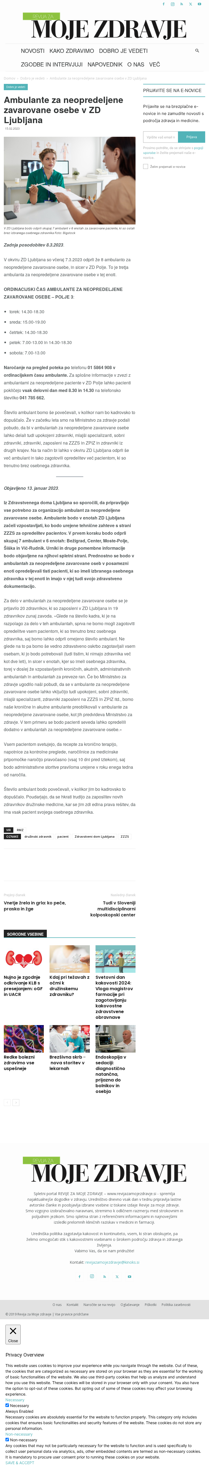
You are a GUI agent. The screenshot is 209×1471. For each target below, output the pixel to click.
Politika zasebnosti (176, 1304)
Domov (9, 78)
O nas (135, 64)
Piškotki (150, 1304)
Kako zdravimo (72, 50)
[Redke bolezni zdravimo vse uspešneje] (24, 1039)
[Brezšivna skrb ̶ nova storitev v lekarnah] (70, 1039)
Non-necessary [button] (19, 1434)
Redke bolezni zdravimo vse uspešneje (19, 1063)
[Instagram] (172, 4)
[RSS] (181, 4)
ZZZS (125, 836)
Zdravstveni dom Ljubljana (95, 836)
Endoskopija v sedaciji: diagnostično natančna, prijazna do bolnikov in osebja (111, 1074)
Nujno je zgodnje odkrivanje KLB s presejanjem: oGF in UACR (23, 986)
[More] (147, 869)
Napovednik (105, 64)
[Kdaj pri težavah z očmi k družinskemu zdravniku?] (70, 959)
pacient (63, 836)
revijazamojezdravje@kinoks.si (112, 1262)
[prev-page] (7, 1102)
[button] (197, 50)
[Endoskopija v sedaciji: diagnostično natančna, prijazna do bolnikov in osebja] (116, 1039)
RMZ (20, 830)
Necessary (19, 1405)
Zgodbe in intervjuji (52, 64)
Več (154, 64)
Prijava (191, 137)
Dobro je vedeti (123, 50)
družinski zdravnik (37, 836)
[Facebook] (163, 4)
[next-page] (16, 1102)
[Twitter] (190, 4)
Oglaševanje (130, 1304)
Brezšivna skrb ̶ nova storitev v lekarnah (67, 1063)
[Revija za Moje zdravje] (104, 26)
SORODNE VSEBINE (25, 934)
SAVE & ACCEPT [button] (19, 1462)
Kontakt (72, 1304)
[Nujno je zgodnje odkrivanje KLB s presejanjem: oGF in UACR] (24, 959)
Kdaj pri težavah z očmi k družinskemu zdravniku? (70, 986)
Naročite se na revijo (99, 1304)
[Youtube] (199, 4)
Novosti (33, 50)
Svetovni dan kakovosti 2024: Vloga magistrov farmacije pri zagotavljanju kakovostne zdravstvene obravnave (114, 997)
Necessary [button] (14, 1399)
